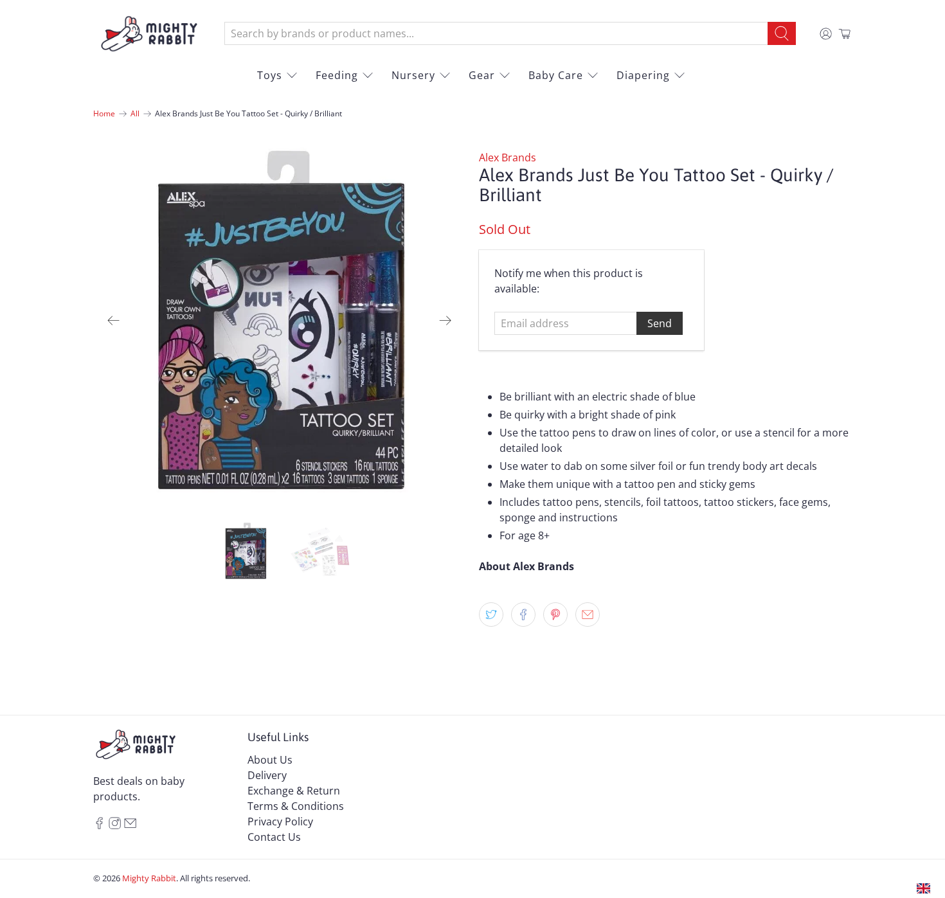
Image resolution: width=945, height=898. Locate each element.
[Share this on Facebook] (523, 614)
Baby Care (555, 75)
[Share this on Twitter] (491, 614)
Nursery (413, 75)
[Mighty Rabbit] (149, 33)
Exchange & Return (294, 791)
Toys (269, 75)
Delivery (267, 775)
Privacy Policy (280, 821)
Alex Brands (507, 157)
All (135, 114)
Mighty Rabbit (149, 878)
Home (104, 114)
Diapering (643, 75)
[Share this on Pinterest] (555, 614)
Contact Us (274, 837)
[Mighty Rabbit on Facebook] (99, 825)
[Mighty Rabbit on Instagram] (115, 825)
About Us (270, 760)
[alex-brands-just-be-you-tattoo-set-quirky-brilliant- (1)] (279, 320)
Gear (482, 75)
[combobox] (496, 33)
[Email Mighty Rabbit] (130, 825)
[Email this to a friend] (587, 614)
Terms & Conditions (296, 806)
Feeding (337, 75)
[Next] (445, 321)
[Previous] (114, 321)
